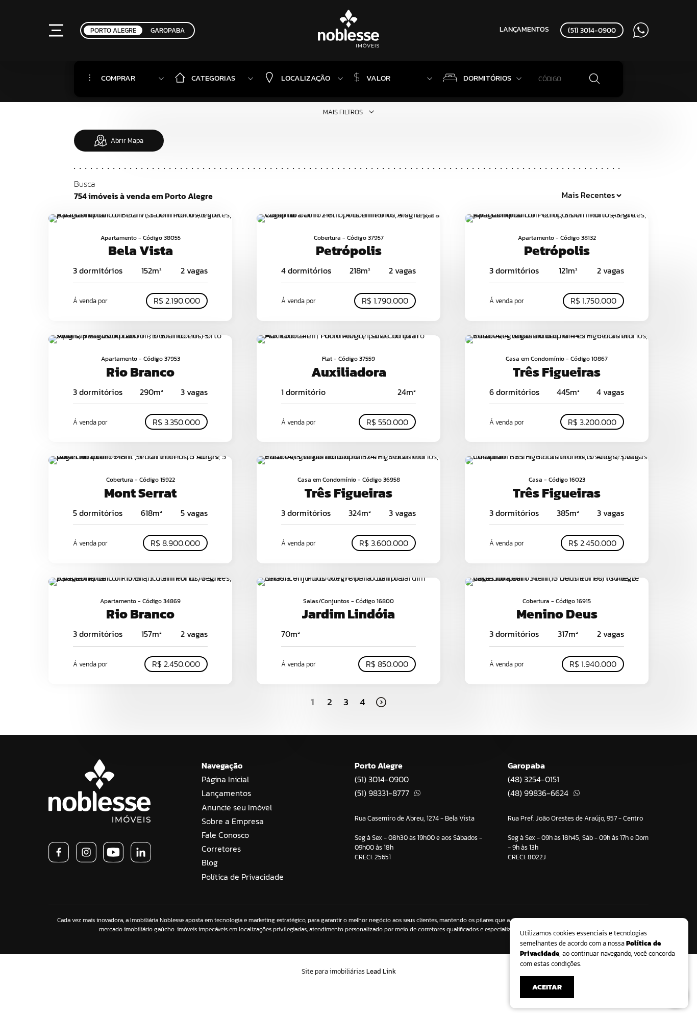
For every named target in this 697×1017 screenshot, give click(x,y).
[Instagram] (86, 859)
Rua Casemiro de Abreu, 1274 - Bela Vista (415, 818)
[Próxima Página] (381, 702)
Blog (210, 862)
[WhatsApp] (641, 30)
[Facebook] (58, 859)
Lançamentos (524, 29)
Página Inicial (225, 779)
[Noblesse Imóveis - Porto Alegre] (348, 44)
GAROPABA (168, 30)
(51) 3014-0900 (592, 30)
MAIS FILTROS (343, 112)
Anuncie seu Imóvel (237, 807)
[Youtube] (113, 859)
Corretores (221, 848)
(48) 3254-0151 (533, 779)
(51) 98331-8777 (382, 793)
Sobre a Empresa (233, 821)
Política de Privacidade (243, 877)
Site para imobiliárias (349, 971)
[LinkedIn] (141, 859)
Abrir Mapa (127, 140)
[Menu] (56, 30)
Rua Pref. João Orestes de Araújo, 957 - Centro (575, 818)
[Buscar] (594, 79)
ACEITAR (547, 987)
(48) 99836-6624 (538, 793)
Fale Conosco (225, 835)
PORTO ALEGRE (113, 30)
